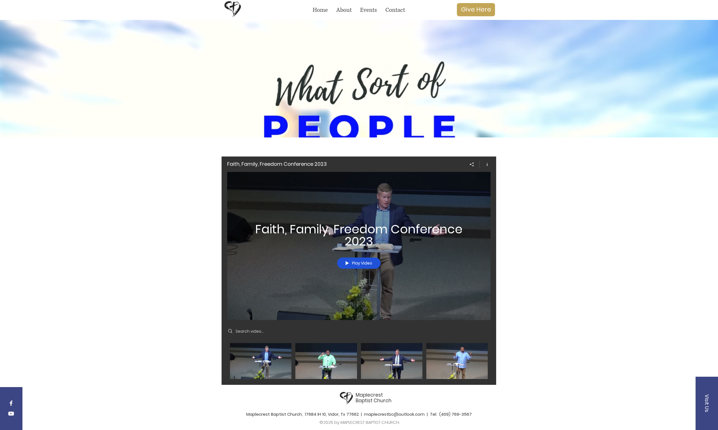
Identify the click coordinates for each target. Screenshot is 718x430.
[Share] (472, 164)
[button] (707, 403)
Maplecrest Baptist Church (374, 398)
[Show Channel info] (485, 164)
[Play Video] (260, 361)
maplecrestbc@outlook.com (394, 414)
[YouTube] (11, 413)
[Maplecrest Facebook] (11, 403)
